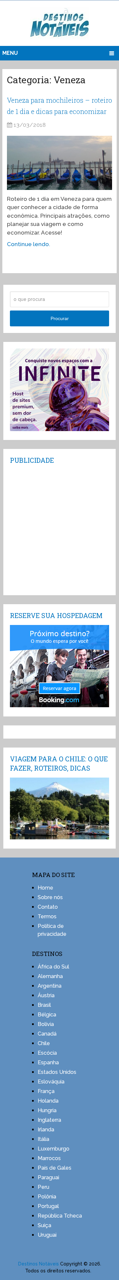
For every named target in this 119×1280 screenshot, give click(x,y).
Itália (43, 1139)
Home (45, 888)
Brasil (44, 1005)
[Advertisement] (59, 529)
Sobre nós (50, 897)
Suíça (44, 1225)
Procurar (60, 318)
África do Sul (53, 967)
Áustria (46, 995)
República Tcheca (60, 1216)
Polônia (47, 1196)
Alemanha (50, 976)
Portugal (48, 1206)
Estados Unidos (57, 1072)
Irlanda (46, 1129)
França (46, 1091)
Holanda (48, 1101)
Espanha (48, 1062)
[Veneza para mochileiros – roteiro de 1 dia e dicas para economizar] (59, 163)
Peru (43, 1187)
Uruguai (47, 1235)
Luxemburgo (53, 1149)
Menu (10, 53)
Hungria (47, 1110)
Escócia (47, 1053)
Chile (44, 1043)
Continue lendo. (28, 244)
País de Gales (54, 1168)
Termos (47, 916)
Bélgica (47, 1014)
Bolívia (46, 1024)
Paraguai (48, 1177)
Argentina (49, 986)
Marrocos (49, 1158)
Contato (48, 907)
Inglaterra (49, 1120)
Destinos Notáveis (38, 1263)
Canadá (47, 1034)
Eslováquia (51, 1082)
